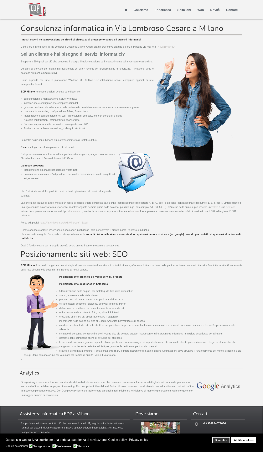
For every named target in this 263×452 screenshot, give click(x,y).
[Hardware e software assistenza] (160, 430)
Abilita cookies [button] (244, 440)
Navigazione (41, 446)
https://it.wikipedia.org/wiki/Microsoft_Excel (64, 222)
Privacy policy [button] (138, 439)
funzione (230, 207)
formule (134, 211)
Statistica (83, 446)
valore (214, 207)
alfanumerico (75, 211)
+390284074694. (167, 46)
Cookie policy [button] (117, 439)
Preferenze (63, 446)
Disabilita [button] (221, 440)
